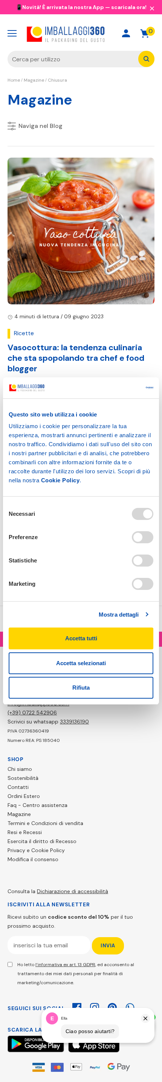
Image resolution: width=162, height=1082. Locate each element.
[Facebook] (76, 1006)
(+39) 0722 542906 (32, 712)
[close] (152, 8)
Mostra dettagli (119, 614)
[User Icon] (126, 33)
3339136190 (74, 721)
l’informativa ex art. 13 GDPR (65, 965)
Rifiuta (81, 687)
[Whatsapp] (129, 1006)
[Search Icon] (99, 33)
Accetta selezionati (81, 663)
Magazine (34, 80)
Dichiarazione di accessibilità (72, 891)
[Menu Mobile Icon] (12, 33)
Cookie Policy (60, 480)
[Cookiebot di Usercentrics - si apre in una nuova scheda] (120, 388)
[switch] (142, 537)
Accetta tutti (81, 638)
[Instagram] (94, 1006)
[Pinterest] (112, 1006)
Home (14, 80)
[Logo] (65, 33)
